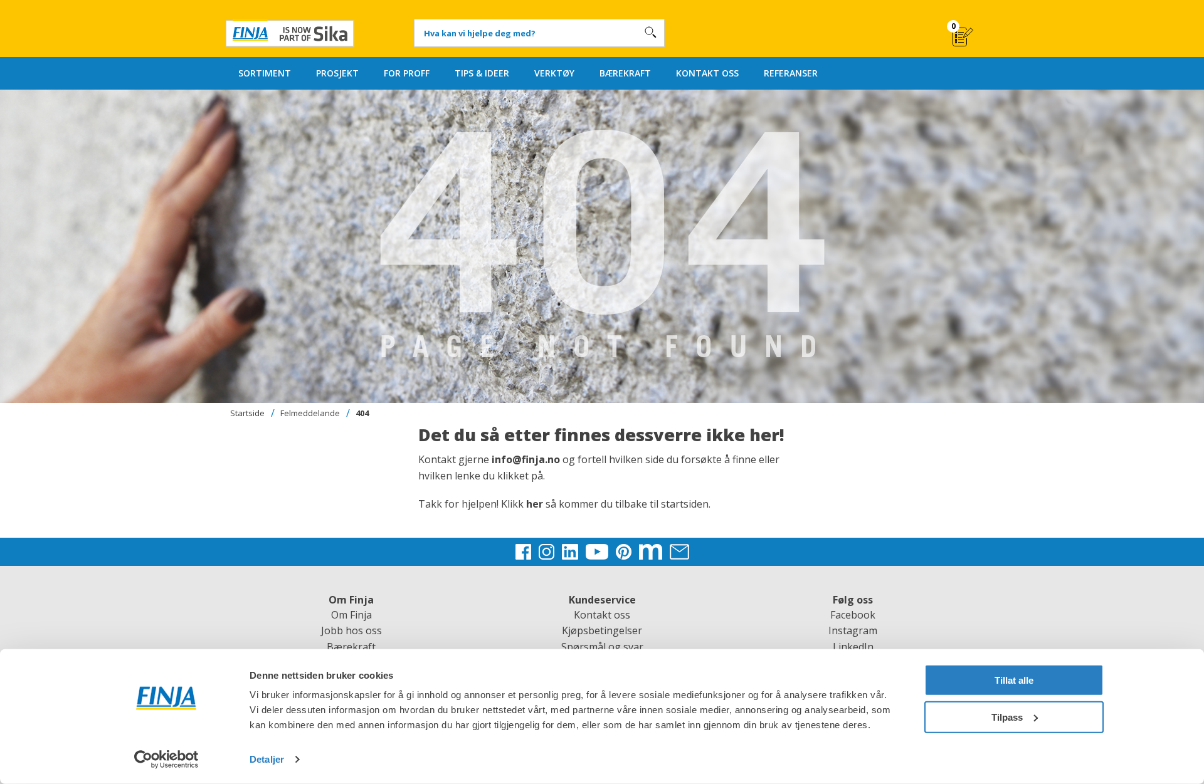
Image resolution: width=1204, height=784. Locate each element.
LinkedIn (853, 647)
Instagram (852, 630)
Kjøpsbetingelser (602, 630)
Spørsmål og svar (602, 647)
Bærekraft (351, 647)
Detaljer (267, 759)
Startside (247, 413)
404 (362, 413)
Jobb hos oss (351, 630)
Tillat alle (1014, 680)
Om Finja (351, 615)
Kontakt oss (602, 615)
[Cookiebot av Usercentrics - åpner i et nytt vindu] (166, 759)
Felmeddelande (310, 413)
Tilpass (1007, 716)
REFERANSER (791, 73)
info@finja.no (526, 459)
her (536, 504)
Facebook (852, 615)
